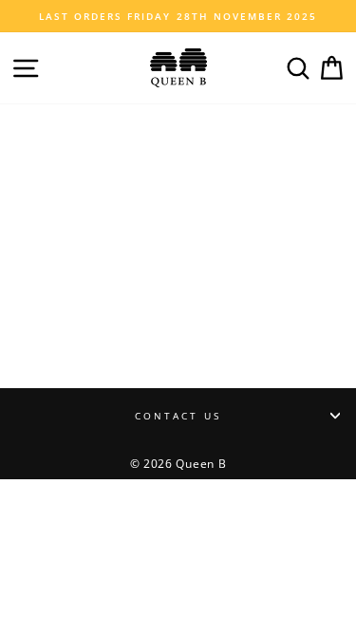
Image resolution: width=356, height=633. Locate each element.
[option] (178, 16)
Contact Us (178, 415)
